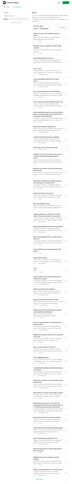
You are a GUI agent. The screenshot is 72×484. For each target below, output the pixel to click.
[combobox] (42, 26)
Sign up (66, 2)
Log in (59, 2)
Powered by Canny (16, 22)
